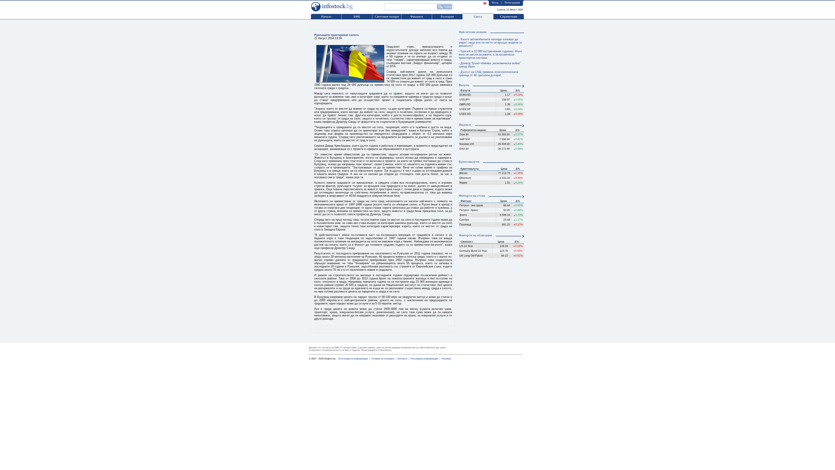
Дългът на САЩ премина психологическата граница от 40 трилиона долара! (488, 73)
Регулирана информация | (424, 358)
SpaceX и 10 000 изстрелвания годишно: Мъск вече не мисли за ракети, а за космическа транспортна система (490, 54)
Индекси (465, 124)
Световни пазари (387, 16)
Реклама (445, 358)
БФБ (357, 16)
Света (478, 16)
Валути (464, 85)
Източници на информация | (354, 358)
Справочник (508, 16)
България (447, 16)
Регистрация (512, 2)
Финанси (416, 16)
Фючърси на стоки (472, 195)
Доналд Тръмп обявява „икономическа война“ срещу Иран (490, 65)
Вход (495, 2)
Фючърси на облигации (475, 235)
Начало (326, 16)
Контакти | (402, 358)
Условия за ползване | (383, 358)
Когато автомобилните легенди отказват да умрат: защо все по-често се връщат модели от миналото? (490, 42)
